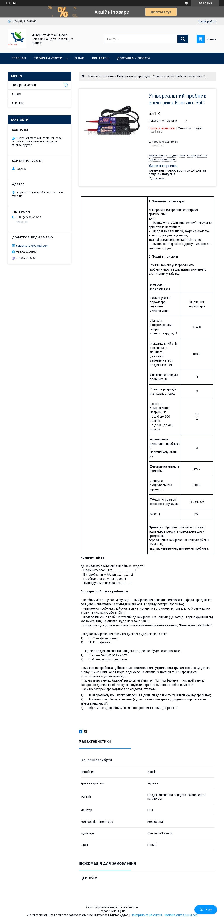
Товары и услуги (48, 58)
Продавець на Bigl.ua (112, 911)
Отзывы (18, 103)
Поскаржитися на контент (146, 915)
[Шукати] (182, 39)
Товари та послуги (101, 76)
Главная (19, 58)
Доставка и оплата (133, 58)
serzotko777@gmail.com (32, 245)
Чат (209, 909)
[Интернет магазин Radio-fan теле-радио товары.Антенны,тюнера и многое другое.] (17, 47)
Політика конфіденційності (180, 915)
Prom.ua (133, 907)
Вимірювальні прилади (133, 76)
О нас (79, 58)
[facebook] (80, 732)
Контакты (100, 58)
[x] (85, 732)
